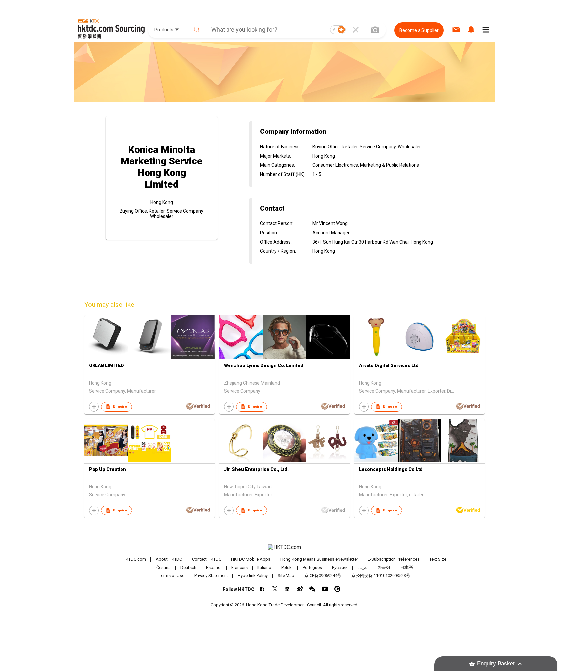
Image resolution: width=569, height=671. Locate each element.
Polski (287, 567)
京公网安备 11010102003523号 (380, 575)
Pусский (340, 567)
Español (214, 567)
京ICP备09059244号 (322, 575)
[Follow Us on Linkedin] (287, 589)
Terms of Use (171, 575)
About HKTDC (169, 559)
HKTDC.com (134, 559)
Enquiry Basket (496, 663)
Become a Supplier (419, 30)
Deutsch (188, 567)
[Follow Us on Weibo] (300, 589)
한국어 (383, 567)
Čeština (163, 567)
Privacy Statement (211, 575)
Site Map (286, 575)
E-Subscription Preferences (394, 559)
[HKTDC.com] (284, 547)
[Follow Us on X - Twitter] (275, 589)
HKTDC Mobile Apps (250, 559)
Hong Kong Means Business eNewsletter (319, 559)
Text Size (437, 559)
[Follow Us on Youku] (337, 589)
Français (239, 567)
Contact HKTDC (206, 559)
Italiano (264, 567)
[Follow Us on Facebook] (262, 589)
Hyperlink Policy (253, 575)
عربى (362, 567)
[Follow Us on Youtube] (325, 589)
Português (312, 567)
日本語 (406, 567)
